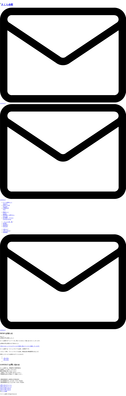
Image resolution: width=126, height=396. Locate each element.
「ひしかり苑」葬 (7, 222)
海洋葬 (4, 223)
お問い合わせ (6, 230)
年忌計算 (5, 226)
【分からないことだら (6, 346)
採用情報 (5, 232)
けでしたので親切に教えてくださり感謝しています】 (26, 346)
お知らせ (5, 229)
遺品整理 (5, 225)
